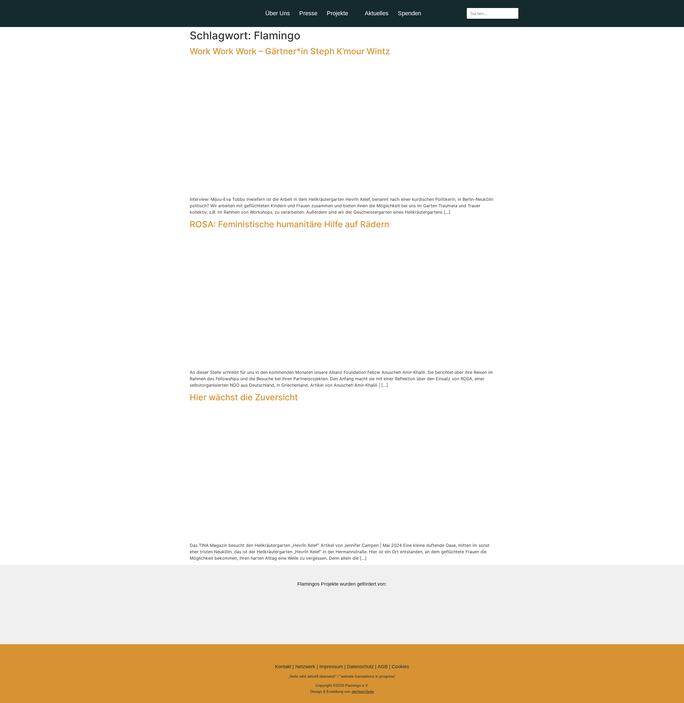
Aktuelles (376, 13)
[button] (193, 612)
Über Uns (277, 13)
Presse (308, 13)
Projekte (337, 13)
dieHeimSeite (363, 691)
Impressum (331, 666)
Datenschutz (360, 666)
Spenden (409, 13)
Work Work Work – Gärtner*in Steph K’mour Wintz (290, 51)
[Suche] (513, 13)
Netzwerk (305, 666)
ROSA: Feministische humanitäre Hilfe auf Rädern (289, 224)
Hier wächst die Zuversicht (244, 397)
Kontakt (283, 666)
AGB (383, 666)
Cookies (400, 666)
